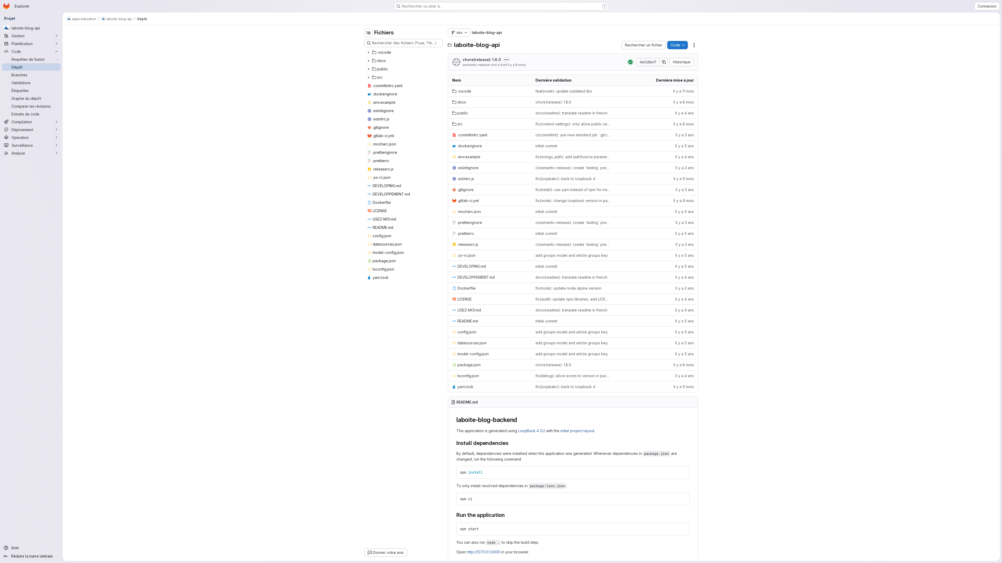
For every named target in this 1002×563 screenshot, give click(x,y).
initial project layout (577, 431)
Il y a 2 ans (685, 288)
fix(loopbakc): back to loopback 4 (565, 178)
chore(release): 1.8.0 (482, 59)
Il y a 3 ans (685, 135)
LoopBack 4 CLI (531, 431)
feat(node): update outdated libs (563, 91)
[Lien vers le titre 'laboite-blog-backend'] (520, 420)
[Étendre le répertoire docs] (368, 61)
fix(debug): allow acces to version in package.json (572, 376)
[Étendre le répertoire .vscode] (368, 52)
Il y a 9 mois (683, 178)
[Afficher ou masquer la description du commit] (506, 59)
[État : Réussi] (630, 62)
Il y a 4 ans (684, 113)
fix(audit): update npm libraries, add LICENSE (572, 299)
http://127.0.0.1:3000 (483, 552)
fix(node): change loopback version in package (572, 200)
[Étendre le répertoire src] (368, 77)
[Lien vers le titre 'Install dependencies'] (512, 443)
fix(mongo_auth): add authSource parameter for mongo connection (572, 157)
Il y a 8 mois (517, 65)
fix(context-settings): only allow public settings (572, 124)
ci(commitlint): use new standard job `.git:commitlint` (572, 135)
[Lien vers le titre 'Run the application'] (508, 515)
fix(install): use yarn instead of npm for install (572, 189)
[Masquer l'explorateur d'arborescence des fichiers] (368, 32)
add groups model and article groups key (571, 255)
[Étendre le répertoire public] (368, 69)
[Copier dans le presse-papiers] (683, 472)
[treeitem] (404, 52)
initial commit (546, 146)
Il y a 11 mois (683, 91)
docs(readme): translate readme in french (571, 113)
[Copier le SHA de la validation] (664, 62)
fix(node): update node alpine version (568, 288)
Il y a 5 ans (684, 146)
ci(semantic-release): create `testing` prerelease (572, 168)
